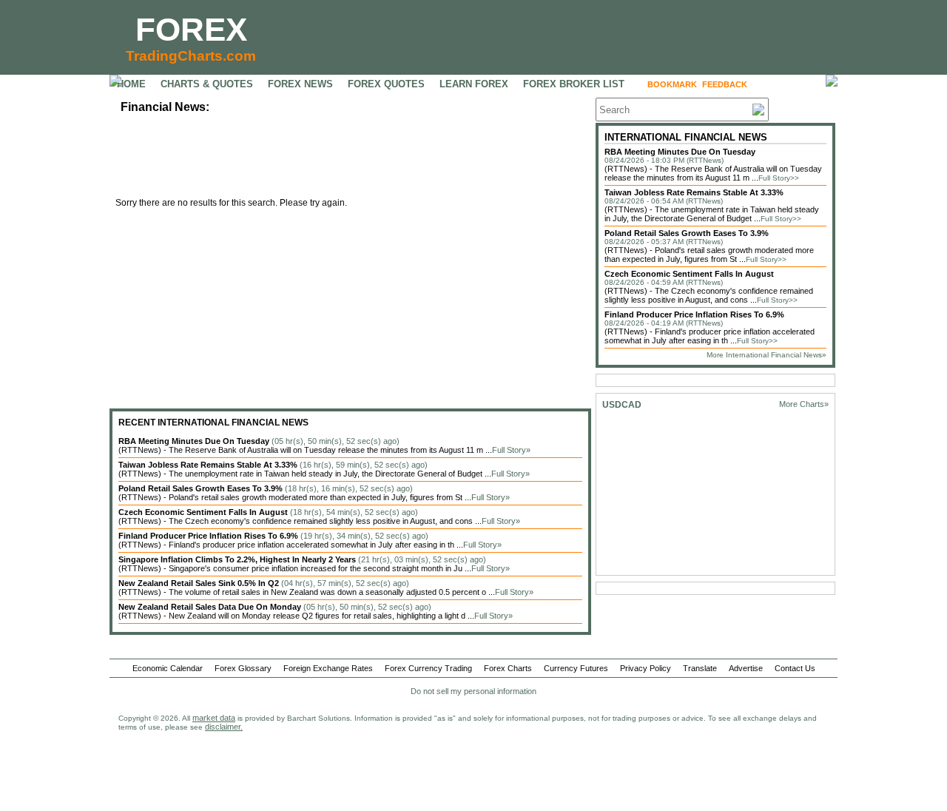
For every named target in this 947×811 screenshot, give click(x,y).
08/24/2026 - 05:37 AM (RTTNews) (663, 242)
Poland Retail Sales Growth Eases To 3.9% (686, 233)
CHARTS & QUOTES (207, 84)
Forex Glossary (243, 668)
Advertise (746, 668)
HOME (131, 84)
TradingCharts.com (191, 56)
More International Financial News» (766, 355)
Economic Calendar (167, 668)
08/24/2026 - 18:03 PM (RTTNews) (664, 160)
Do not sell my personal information (473, 691)
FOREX (191, 29)
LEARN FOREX (473, 84)
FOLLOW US (784, 84)
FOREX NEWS (300, 84)
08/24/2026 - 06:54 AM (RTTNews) (663, 201)
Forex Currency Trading (428, 668)
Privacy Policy (645, 668)
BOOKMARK (672, 84)
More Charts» (804, 404)
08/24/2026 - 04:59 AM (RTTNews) (663, 282)
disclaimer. (224, 726)
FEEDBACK (724, 84)
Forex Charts (508, 668)
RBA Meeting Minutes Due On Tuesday (679, 151)
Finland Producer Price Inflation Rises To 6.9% (694, 314)
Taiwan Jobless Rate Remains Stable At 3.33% (693, 192)
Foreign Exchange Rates (328, 668)
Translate (700, 668)
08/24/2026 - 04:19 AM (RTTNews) (663, 323)
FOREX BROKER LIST (573, 84)
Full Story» (511, 449)
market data (213, 717)
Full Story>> (778, 178)
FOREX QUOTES (386, 84)
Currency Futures (576, 668)
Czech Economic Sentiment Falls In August (689, 273)
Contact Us (795, 668)
